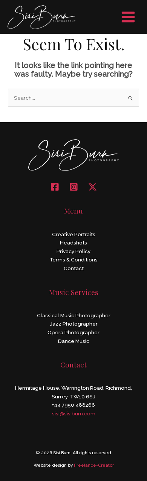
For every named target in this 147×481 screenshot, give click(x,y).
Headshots (73, 243)
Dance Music (73, 341)
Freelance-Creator (94, 465)
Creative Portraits (73, 234)
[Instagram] (73, 187)
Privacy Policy (73, 251)
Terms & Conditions (73, 260)
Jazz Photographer (74, 324)
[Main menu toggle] (128, 17)
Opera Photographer (73, 332)
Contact (74, 268)
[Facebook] (55, 187)
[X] (92, 187)
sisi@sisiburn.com (73, 413)
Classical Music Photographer (73, 315)
